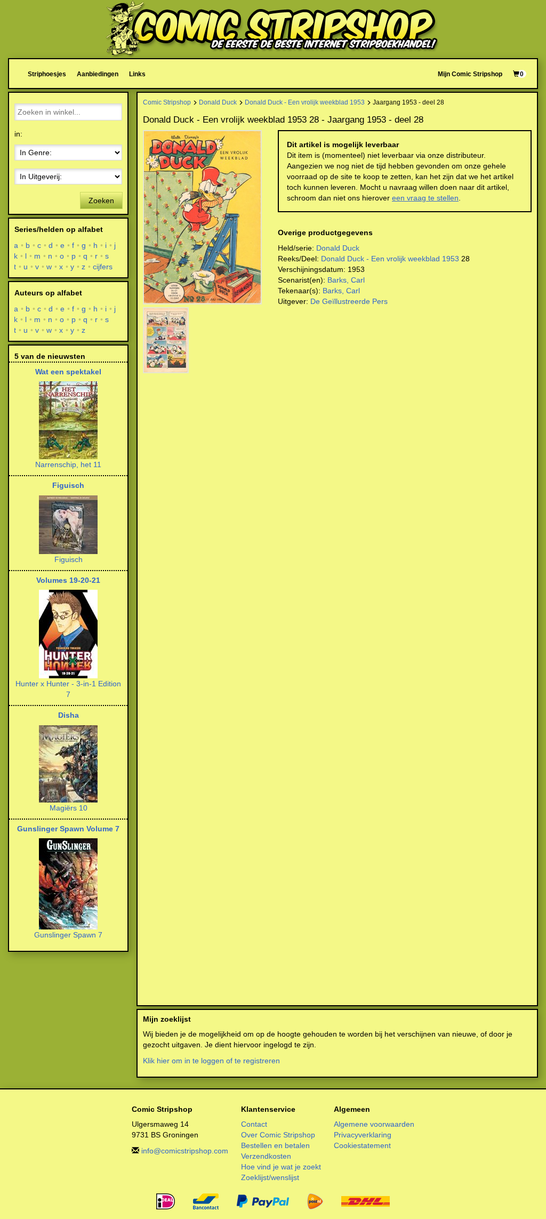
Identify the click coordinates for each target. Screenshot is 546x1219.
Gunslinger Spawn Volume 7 (68, 828)
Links (137, 73)
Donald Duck (218, 102)
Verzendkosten (266, 1156)
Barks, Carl (346, 280)
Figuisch (68, 485)
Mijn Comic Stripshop (470, 73)
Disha (68, 715)
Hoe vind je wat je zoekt (281, 1166)
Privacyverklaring (362, 1134)
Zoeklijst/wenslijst (270, 1177)
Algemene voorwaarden (374, 1124)
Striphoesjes (47, 73)
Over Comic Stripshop (278, 1134)
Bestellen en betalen (275, 1145)
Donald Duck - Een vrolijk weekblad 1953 (305, 102)
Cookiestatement (362, 1145)
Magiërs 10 (68, 808)
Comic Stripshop (167, 102)
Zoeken (101, 200)
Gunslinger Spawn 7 (68, 935)
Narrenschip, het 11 (68, 464)
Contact (254, 1124)
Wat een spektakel (68, 371)
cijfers (103, 266)
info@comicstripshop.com (184, 1150)
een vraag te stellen (425, 198)
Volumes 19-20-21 (68, 580)
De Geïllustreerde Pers (349, 301)
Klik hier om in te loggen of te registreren (211, 1060)
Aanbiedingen (97, 73)
